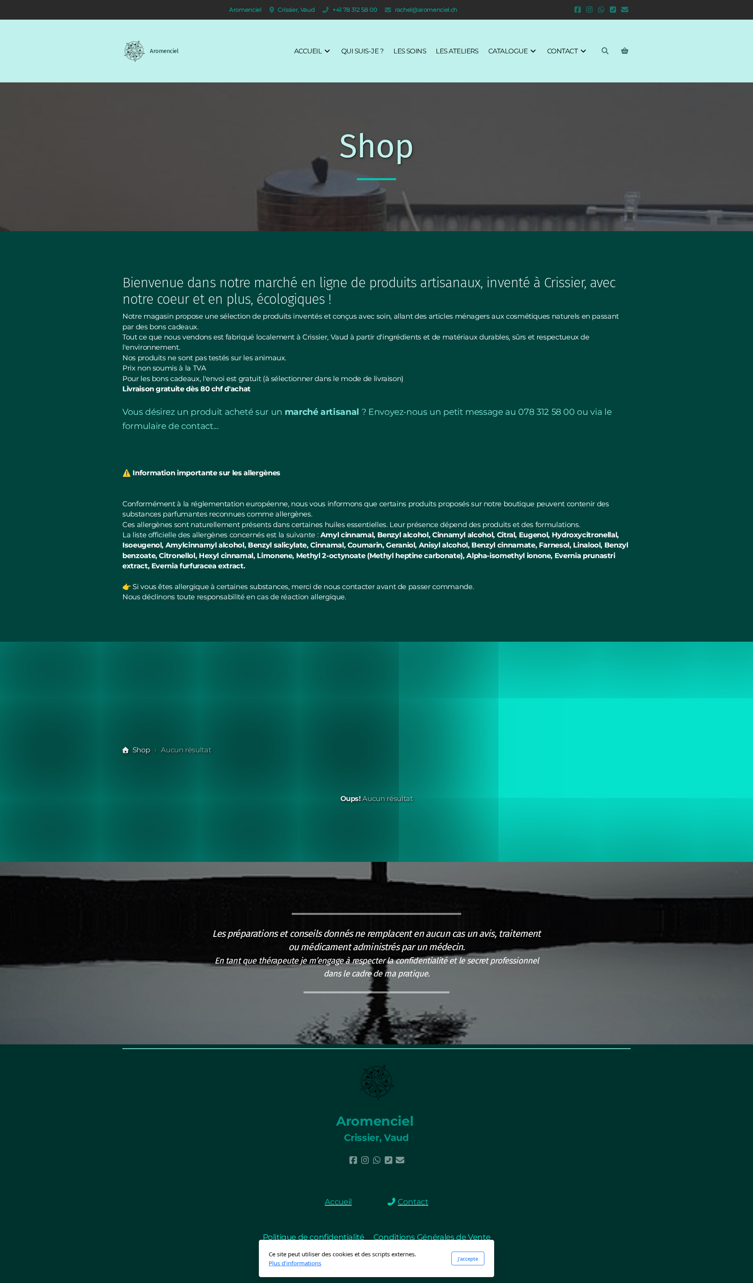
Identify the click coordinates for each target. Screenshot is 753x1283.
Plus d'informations (295, 1263)
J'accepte (468, 1258)
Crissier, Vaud (296, 9)
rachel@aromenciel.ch (426, 9)
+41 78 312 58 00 (355, 9)
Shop (141, 750)
